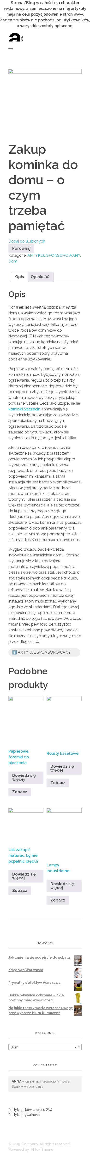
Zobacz (19, 792)
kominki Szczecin (24, 409)
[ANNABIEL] (15, 37)
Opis (19, 276)
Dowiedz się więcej (24, 777)
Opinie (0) (40, 276)
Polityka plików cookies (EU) (30, 1110)
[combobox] (45, 1047)
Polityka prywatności (24, 1115)
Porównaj (21, 248)
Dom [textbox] (44, 1047)
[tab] (19, 277)
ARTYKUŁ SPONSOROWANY (53, 255)
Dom (12, 261)
